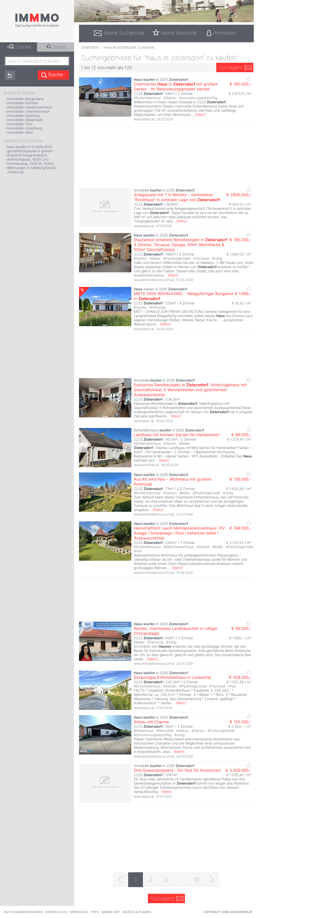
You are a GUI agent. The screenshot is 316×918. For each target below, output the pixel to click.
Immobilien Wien (20, 132)
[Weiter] (212, 879)
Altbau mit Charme (151, 721)
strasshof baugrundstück (27, 155)
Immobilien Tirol (19, 124)
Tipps (94, 912)
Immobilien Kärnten (22, 103)
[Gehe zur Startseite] (37, 26)
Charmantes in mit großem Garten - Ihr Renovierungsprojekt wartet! (176, 86)
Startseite (90, 47)
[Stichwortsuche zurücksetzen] (10, 75)
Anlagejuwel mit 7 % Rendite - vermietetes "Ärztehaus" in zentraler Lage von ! (177, 197)
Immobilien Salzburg (23, 115)
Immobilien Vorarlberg (24, 128)
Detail (58, 47)
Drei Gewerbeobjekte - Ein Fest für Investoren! (177, 770)
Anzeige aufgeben (136, 912)
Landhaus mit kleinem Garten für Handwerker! (177, 434)
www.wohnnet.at (146, 465)
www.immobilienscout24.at (154, 280)
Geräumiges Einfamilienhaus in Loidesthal (172, 677)
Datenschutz (56, 912)
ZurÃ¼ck (83, 447)
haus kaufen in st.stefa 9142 (30, 147)
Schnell (23, 47)
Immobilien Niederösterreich (29, 107)
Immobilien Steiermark (25, 120)
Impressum (79, 912)
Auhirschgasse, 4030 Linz (28, 159)
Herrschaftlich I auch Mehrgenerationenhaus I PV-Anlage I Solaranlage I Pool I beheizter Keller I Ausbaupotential (180, 533)
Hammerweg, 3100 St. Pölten (30, 163)
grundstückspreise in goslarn (30, 151)
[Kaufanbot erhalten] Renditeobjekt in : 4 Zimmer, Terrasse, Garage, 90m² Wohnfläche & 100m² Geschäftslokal (181, 244)
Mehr (200, 114)
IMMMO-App (110, 912)
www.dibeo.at (144, 226)
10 (196, 879)
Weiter (127, 447)
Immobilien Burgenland (25, 99)
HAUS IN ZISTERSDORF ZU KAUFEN (129, 47)
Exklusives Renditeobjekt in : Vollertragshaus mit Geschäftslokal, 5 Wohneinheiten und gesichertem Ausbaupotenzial (190, 389)
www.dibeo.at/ (144, 119)
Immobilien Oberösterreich (28, 111)
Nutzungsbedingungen (23, 912)
